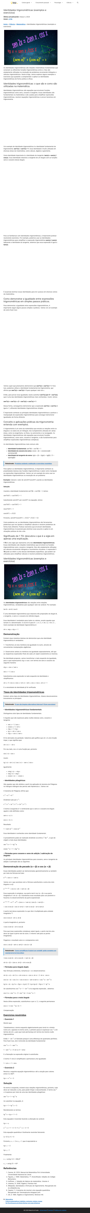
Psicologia (57, 2)
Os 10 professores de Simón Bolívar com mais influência (23, 1203)
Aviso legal (43, 1210)
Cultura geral (26, 2)
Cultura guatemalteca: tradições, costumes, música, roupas (24, 1201)
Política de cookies (60, 1210)
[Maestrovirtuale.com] (14, 2)
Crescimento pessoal (42, 2)
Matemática (21, 24)
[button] (77, 2)
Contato (50, 1210)
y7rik (10, 19)
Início (6, 24)
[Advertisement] (31, 115)
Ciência (69, 2)
